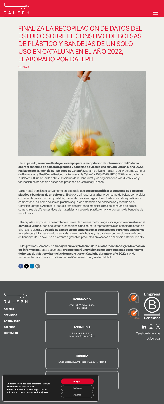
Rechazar (77, 388)
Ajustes (77, 394)
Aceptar (77, 381)
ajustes (44, 392)
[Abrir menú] (155, 12)
